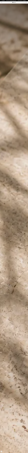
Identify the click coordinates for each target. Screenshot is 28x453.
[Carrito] (26, 2)
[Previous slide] (1, 228)
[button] (1, 2)
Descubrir (18, 0)
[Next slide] (26, 228)
